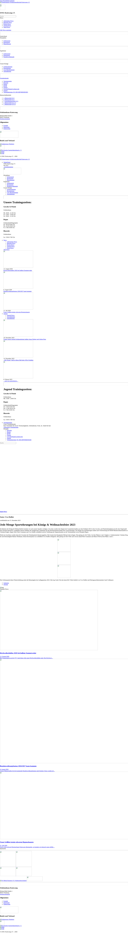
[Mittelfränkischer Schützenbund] (2, 152)
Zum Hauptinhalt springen (7, 0)
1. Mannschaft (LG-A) (9, 103)
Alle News (6, 249)
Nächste (5, 584)
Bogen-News (7, 24)
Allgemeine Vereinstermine (10, 427)
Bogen (5, 84)
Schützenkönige (7, 66)
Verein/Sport (6, 162)
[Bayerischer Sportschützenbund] (11, 150)
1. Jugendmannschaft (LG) (10, 101)
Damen (5, 87)
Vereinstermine (7, 81)
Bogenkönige (7, 68)
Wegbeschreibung (5, 119)
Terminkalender (4, 78)
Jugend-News (7, 25)
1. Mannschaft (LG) (8, 98)
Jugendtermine (11, 317)
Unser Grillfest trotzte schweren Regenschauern (16, 312)
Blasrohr (5, 83)
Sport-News (6, 27)
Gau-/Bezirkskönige (9, 70)
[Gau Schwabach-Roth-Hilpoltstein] (2, 148)
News (5, 240)
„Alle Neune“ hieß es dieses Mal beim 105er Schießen (18, 360)
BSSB (5, 86)
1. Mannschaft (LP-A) (9, 104)
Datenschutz (6, 128)
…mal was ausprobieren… (10, 381)
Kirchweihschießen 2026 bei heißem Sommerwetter (17, 270)
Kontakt (5, 125)
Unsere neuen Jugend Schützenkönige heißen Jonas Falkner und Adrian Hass (24, 339)
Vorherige (6, 583)
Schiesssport (6, 41)
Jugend (5, 90)
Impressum (6, 127)
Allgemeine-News (8, 21)
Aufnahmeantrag (8, 167)
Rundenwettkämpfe (8, 57)
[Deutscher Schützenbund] (2, 153)
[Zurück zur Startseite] (15, 2)
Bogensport (6, 42)
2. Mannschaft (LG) (8, 99)
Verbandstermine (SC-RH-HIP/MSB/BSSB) (15, 92)
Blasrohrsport (7, 44)
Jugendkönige (7, 71)
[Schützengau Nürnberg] (7, 144)
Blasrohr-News (7, 22)
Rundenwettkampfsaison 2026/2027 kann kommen (17, 291)
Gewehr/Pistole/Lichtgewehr (11, 89)
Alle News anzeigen (5, 30)
